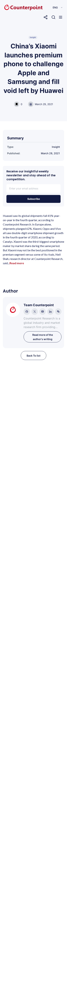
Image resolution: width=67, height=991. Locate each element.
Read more (16, 263)
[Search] (53, 17)
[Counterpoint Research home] (16, 7)
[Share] (45, 17)
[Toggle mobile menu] (60, 17)
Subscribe (33, 198)
